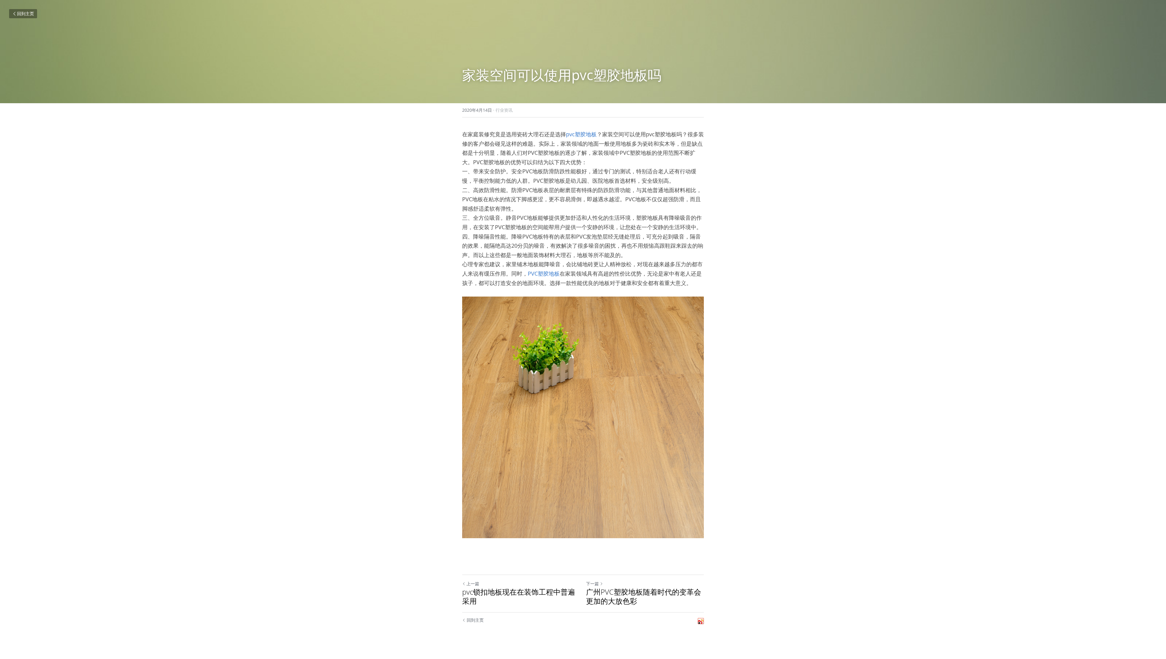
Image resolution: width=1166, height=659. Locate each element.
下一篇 (592, 583)
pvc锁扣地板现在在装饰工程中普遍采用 (518, 596)
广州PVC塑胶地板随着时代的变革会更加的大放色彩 (643, 596)
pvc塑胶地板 (581, 134)
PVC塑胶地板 (544, 273)
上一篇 (472, 583)
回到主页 (25, 13)
